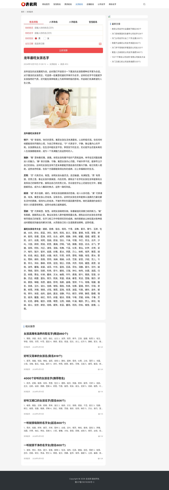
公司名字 (101, 4)
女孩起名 (79, 4)
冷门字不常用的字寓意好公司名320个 (127, 47)
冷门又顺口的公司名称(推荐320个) (126, 61)
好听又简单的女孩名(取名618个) (43, 356)
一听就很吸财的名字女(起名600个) (45, 423)
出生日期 (29, 43)
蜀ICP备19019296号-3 (84, 482)
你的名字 (29, 33)
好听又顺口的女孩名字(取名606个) (44, 400)
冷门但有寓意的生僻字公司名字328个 (127, 33)
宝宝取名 (57, 4)
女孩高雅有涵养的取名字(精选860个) (46, 333)
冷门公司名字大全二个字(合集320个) (127, 38)
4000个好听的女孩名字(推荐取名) (44, 378)
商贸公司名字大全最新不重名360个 (126, 29)
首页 (22, 12)
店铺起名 (90, 4)
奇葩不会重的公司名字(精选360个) (126, 43)
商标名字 (112, 4)
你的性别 (29, 38)
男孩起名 (68, 4)
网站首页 (46, 4)
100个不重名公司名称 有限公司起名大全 (128, 57)
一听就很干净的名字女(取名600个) (45, 445)
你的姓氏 (29, 28)
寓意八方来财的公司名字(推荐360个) (127, 52)
